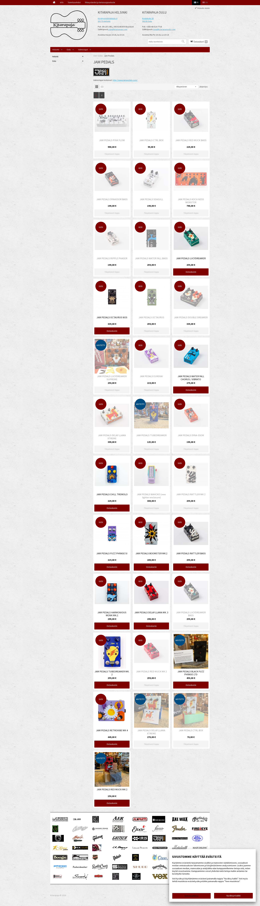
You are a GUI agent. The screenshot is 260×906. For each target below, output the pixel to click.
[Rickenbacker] (80, 867)
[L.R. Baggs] (120, 849)
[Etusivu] (54, 2)
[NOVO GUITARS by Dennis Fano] (135, 860)
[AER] (118, 822)
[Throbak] (98, 879)
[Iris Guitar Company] (140, 840)
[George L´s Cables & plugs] (78, 841)
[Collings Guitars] (80, 831)
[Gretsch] (120, 839)
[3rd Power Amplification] (77, 822)
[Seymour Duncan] (119, 868)
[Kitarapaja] (69, 25)
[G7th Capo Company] (58, 841)
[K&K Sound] (80, 849)
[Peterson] (60, 869)
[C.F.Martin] (200, 821)
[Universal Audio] (136, 879)
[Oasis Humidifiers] (160, 859)
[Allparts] (140, 820)
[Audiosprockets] (158, 822)
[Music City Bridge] (80, 859)
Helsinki (55, 49)
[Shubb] (140, 868)
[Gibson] (97, 841)
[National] (95, 860)
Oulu (69, 49)
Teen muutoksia (191, 895)
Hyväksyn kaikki (233, 895)
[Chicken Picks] (55, 831)
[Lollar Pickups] (140, 849)
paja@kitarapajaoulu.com (164, 29)
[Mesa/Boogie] (60, 860)
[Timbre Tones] (115, 879)
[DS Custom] (118, 831)
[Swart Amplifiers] (80, 878)
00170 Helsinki (104, 21)
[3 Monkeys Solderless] (60, 820)
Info (61, 2)
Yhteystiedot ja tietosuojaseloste (100, 2)
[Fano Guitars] (158, 831)
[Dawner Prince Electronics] (100, 829)
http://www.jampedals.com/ (125, 80)
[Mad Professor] (160, 848)
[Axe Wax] (180, 821)
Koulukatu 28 (148, 18)
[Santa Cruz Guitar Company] (100, 869)
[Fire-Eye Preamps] (200, 830)
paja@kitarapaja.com (117, 29)
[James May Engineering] (180, 838)
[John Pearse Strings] (197, 841)
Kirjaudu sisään (203, 8)
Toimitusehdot (74, 2)
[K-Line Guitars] (60, 849)
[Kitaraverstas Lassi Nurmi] (96, 850)
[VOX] (160, 878)
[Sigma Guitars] (160, 868)
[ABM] (95, 822)
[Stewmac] (57, 879)
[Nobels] (117, 860)
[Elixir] (139, 831)
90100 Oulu (147, 21)
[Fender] (179, 831)
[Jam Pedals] (159, 841)
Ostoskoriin (191, 272)
